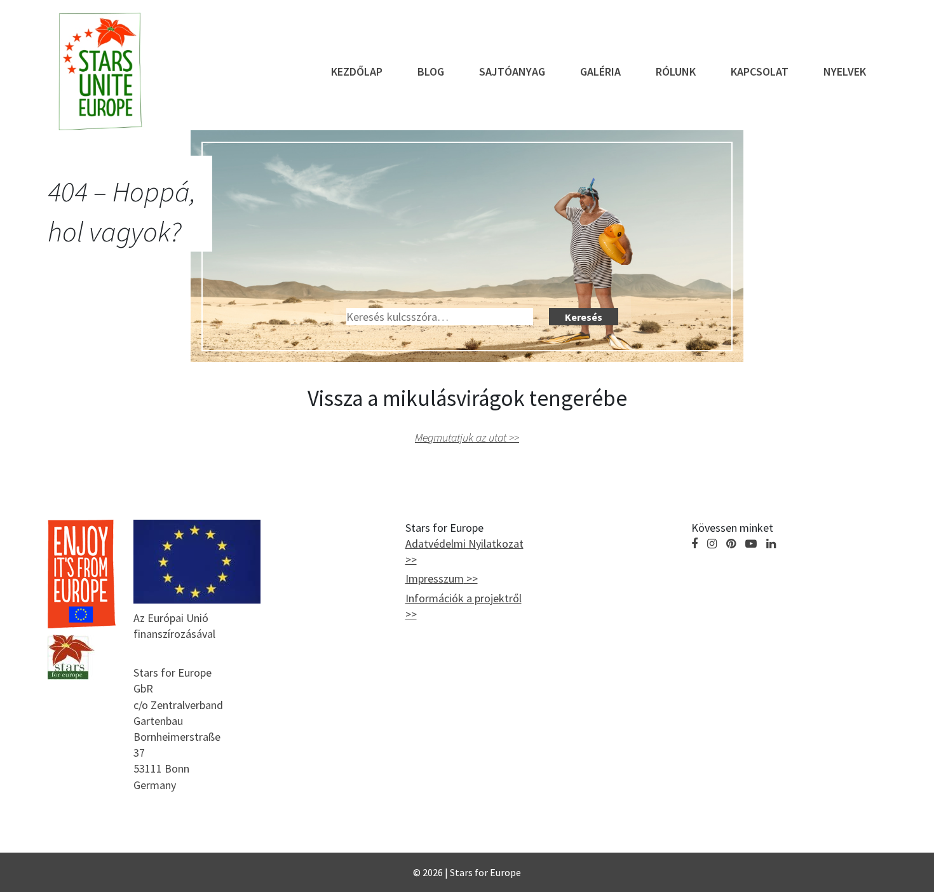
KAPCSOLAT (759, 71)
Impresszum (434, 578)
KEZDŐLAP (356, 71)
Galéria (600, 71)
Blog (430, 71)
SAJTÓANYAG (512, 71)
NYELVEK (844, 71)
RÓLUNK (676, 71)
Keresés (583, 317)
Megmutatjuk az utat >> (467, 437)
